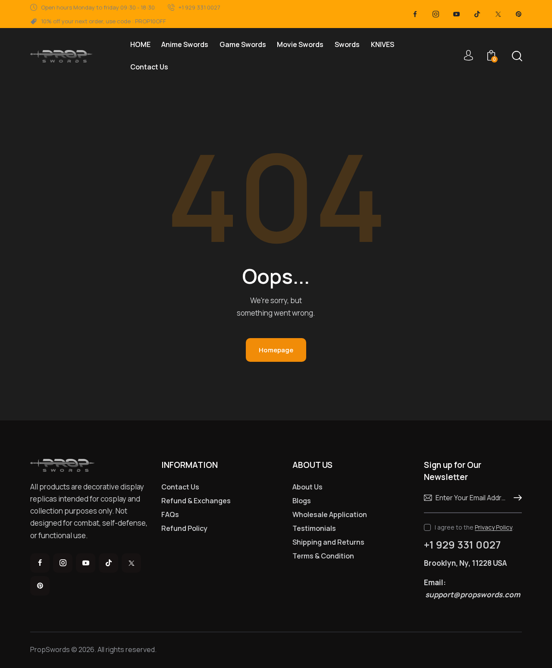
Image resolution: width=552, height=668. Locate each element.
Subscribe (515, 498)
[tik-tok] (477, 14)
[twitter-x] (498, 14)
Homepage (276, 349)
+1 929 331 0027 (462, 544)
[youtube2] (456, 14)
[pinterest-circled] (519, 14)
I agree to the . (474, 527)
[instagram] (436, 14)
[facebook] (415, 14)
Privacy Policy (493, 527)
